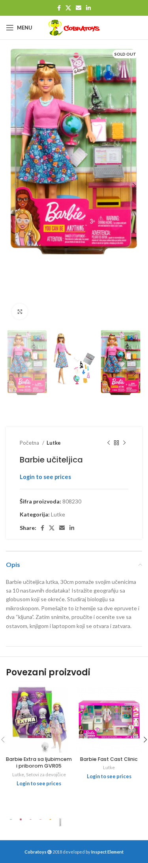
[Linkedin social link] (88, 8)
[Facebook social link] (59, 8)
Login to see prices (45, 476)
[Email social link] (78, 8)
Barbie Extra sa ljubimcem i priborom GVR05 (39, 763)
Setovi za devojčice (46, 774)
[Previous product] (108, 443)
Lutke (54, 443)
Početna (30, 443)
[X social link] (68, 8)
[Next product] (124, 443)
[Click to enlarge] (20, 311)
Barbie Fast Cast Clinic (109, 759)
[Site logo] (74, 27)
